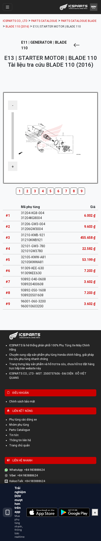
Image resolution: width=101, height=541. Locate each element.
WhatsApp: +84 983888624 (27, 469)
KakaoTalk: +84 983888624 (27, 481)
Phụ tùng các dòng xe (23, 419)
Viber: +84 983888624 (23, 475)
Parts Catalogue (19, 430)
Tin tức (14, 435)
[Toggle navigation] (7, 7)
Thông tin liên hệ (20, 440)
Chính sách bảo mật (22, 401)
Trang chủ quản (19, 445)
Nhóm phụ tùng (19, 424)
